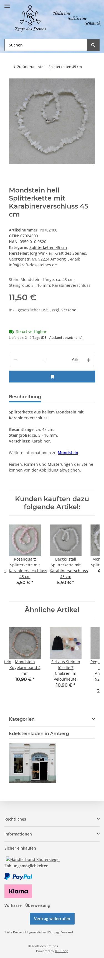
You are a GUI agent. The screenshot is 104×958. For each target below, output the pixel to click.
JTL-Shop (61, 951)
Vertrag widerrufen (52, 918)
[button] (52, 819)
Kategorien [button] (22, 719)
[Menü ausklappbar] (7, 3)
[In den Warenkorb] (52, 376)
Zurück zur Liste (30, 66)
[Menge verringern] (15, 360)
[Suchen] (93, 45)
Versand (69, 310)
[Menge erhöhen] (89, 360)
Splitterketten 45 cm (48, 247)
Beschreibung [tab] (25, 396)
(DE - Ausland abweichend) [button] (61, 337)
